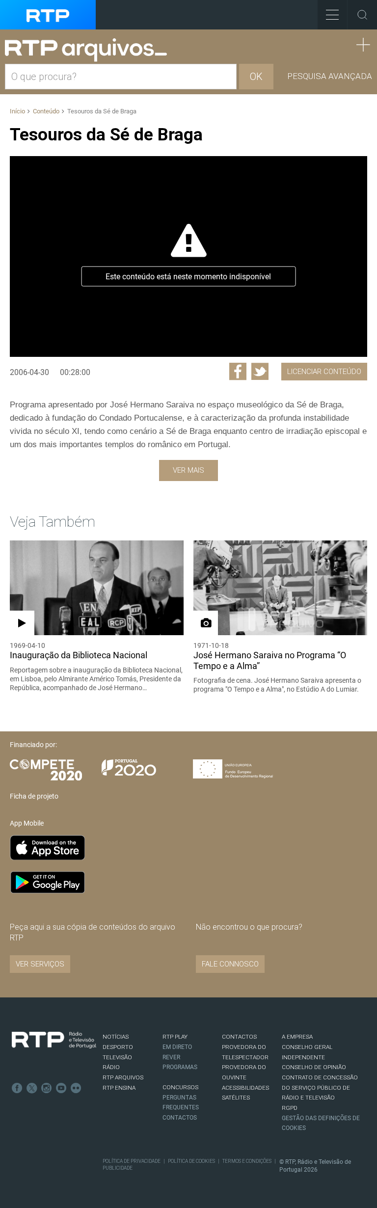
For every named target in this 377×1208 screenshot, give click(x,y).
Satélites (236, 1097)
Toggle (362, 14)
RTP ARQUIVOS (123, 1077)
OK (256, 76)
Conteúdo (46, 111)
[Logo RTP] (54, 1040)
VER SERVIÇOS (40, 964)
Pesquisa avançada (329, 76)
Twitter (32, 1088)
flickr (76, 1088)
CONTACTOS (239, 1036)
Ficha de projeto (34, 796)
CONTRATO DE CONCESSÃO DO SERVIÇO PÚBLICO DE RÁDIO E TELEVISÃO (320, 1087)
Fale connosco (230, 964)
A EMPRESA (297, 1036)
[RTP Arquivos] (89, 50)
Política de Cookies (191, 1161)
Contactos (179, 1117)
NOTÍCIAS (116, 1036)
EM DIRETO (177, 1047)
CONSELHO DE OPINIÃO (314, 1067)
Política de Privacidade (132, 1161)
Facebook (17, 1088)
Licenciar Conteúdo (324, 371)
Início (17, 111)
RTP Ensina (119, 1087)
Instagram (46, 1088)
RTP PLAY (175, 1036)
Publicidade (118, 1168)
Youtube (61, 1088)
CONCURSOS (180, 1087)
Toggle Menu (332, 14)
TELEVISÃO (117, 1057)
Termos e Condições (246, 1161)
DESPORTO (118, 1047)
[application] (188, 256)
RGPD (289, 1107)
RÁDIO (111, 1067)
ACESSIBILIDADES (245, 1087)
